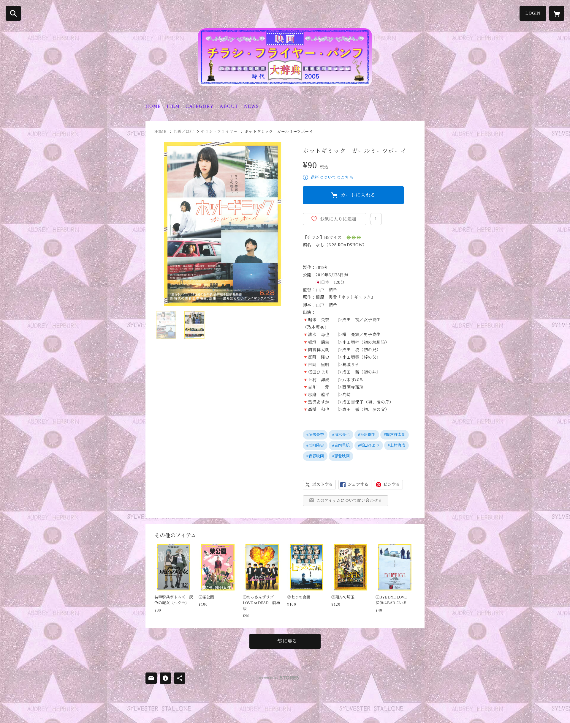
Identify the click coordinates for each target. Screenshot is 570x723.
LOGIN (532, 13)
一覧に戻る (285, 641)
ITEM (173, 106)
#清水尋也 (341, 434)
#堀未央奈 (315, 434)
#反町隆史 (315, 445)
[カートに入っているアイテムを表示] (556, 13)
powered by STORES (279, 677)
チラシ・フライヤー (219, 131)
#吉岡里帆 (341, 445)
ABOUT (229, 106)
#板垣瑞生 (367, 434)
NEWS (251, 106)
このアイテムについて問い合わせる (349, 500)
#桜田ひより (368, 445)
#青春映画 (315, 456)
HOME (153, 106)
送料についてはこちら (332, 177)
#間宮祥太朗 (394, 434)
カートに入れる (358, 195)
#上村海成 (396, 445)
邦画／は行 (184, 131)
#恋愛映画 (341, 456)
